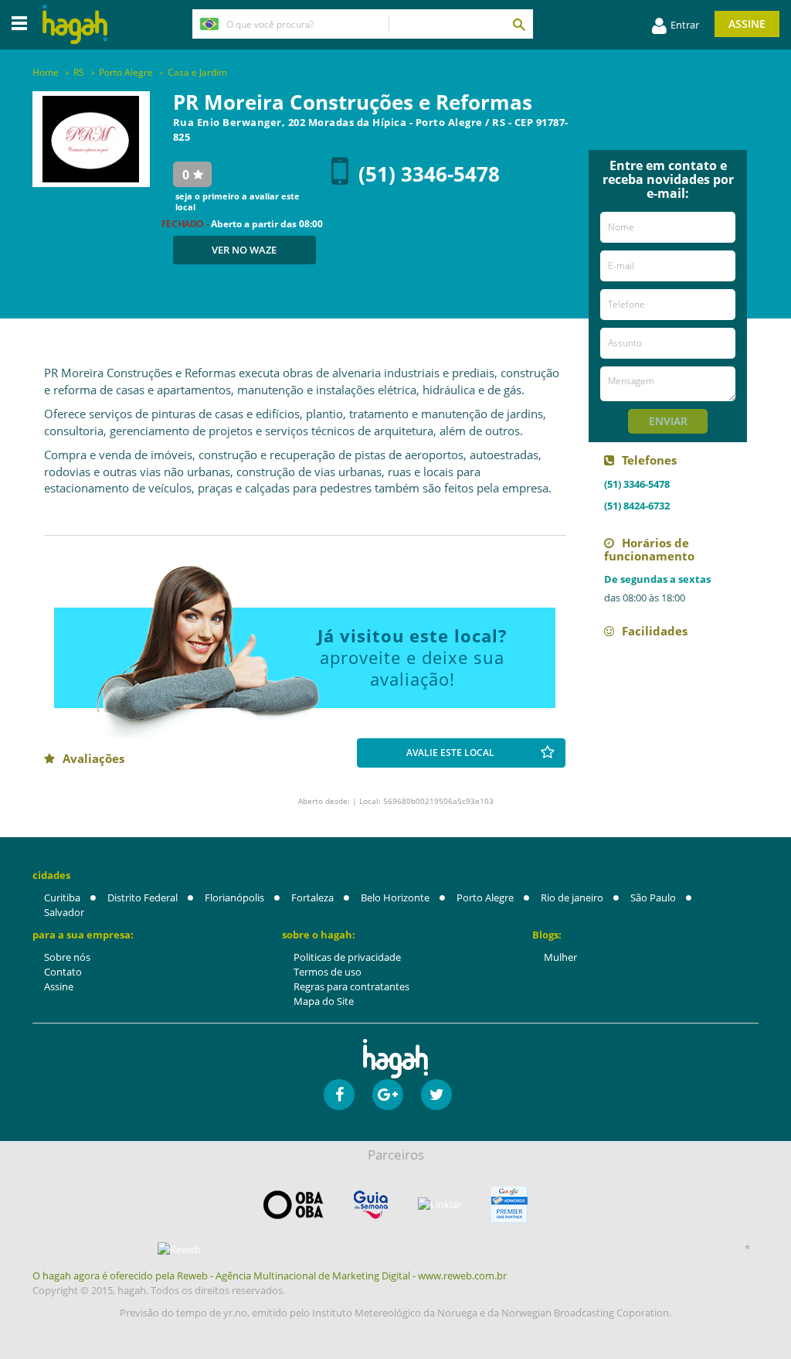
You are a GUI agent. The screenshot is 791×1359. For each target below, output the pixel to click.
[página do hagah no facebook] (339, 1094)
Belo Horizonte (395, 897)
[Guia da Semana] (371, 1204)
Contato (63, 972)
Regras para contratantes (351, 986)
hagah (74, 24)
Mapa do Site (324, 1001)
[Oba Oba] (293, 1204)
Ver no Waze (244, 250)
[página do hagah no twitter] (436, 1094)
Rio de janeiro (572, 897)
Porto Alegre (485, 897)
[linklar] (439, 1204)
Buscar (518, 24)
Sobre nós (67, 957)
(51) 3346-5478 (429, 174)
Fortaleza (312, 897)
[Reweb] (179, 1249)
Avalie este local (450, 752)
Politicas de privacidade (347, 957)
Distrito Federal (142, 897)
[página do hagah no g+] (387, 1094)
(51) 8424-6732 (637, 506)
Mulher (560, 957)
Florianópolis (234, 897)
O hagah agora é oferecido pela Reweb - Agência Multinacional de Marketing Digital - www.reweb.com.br (269, 1275)
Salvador (64, 912)
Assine (747, 23)
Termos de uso (328, 972)
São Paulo (653, 897)
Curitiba (62, 897)
